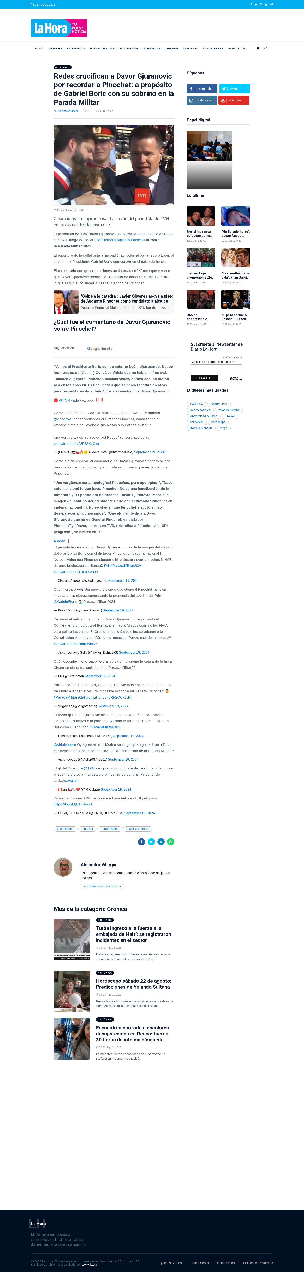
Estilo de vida (129, 48)
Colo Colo (196, 404)
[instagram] (261, 4)
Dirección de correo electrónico (212, 362)
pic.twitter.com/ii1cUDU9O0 (76, 572)
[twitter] (256, 4)
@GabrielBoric (65, 602)
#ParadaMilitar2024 (126, 566)
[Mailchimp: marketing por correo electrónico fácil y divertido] (236, 381)
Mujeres (172, 48)
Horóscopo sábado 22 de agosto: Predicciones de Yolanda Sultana (133, 984)
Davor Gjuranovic (137, 828)
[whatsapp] (170, 841)
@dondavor (63, 419)
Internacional (152, 48)
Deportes (55, 48)
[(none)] (63, 867)
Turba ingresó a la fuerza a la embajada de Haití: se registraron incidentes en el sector (133, 934)
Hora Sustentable (102, 48)
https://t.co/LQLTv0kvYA (73, 804)
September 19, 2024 (149, 452)
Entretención (76, 48)
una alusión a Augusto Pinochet (120, 240)
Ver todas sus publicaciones (102, 886)
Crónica (39, 48)
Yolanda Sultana (228, 410)
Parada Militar (110, 828)
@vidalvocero (65, 745)
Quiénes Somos (170, 1263)
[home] (59, 28)
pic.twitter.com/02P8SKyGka (76, 444)
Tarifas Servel (199, 1263)
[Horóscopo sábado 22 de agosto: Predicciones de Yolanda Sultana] (72, 991)
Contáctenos (226, 1263)
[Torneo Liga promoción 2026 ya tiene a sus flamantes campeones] (201, 257)
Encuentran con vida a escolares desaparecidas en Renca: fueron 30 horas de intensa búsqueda (132, 1034)
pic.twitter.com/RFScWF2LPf (109, 697)
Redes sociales (200, 410)
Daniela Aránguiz (201, 428)
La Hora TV (190, 48)
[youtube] (266, 4)
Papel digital (236, 48)
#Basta (59, 541)
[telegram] (271, 4)
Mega (223, 428)
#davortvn (70, 781)
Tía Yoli (230, 416)
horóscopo (218, 422)
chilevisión (197, 422)
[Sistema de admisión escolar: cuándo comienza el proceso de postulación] (209, 160)
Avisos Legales (213, 48)
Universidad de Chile (203, 416)
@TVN (64, 400)
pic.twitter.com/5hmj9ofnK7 (75, 644)
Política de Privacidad (258, 1263)
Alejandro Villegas (68, 111)
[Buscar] (266, 49)
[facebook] (251, 4)
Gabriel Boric (65, 828)
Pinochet (87, 828)
